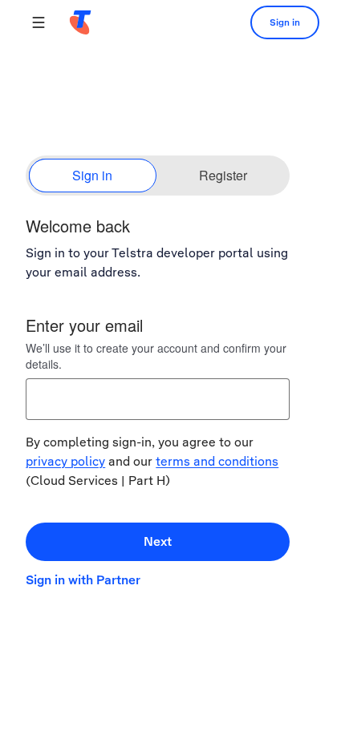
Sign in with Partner (83, 579)
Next (158, 541)
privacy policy (65, 461)
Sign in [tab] (92, 175)
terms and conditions (217, 461)
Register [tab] (223, 175)
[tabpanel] (172, 407)
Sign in (285, 22)
